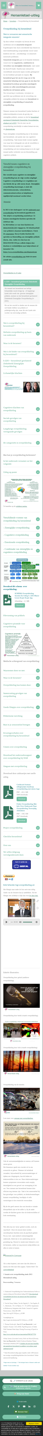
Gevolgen (13, 21)
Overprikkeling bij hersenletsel (28, 21)
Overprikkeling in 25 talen (12, 273)
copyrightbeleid (8, 1270)
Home (5, 21)
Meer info (38, 1434)
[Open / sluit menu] (3, 5)
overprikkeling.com (18, 257)
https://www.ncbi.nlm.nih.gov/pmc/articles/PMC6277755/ (19, 1334)
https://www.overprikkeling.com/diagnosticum (20, 252)
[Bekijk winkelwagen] (38, 5)
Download (19, 605)
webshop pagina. (21, 506)
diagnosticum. (10, 129)
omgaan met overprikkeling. (23, 1118)
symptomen (9, 234)
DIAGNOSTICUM (10, 228)
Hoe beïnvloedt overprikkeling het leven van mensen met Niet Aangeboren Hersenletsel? (20, 1296)
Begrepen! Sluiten (34, 1423)
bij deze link (33, 896)
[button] (38, 901)
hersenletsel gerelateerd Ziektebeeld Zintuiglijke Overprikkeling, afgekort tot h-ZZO (21, 120)
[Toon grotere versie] (21, 490)
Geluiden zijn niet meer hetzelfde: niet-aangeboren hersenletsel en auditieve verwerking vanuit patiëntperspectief (21, 1346)
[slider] (11, 922)
